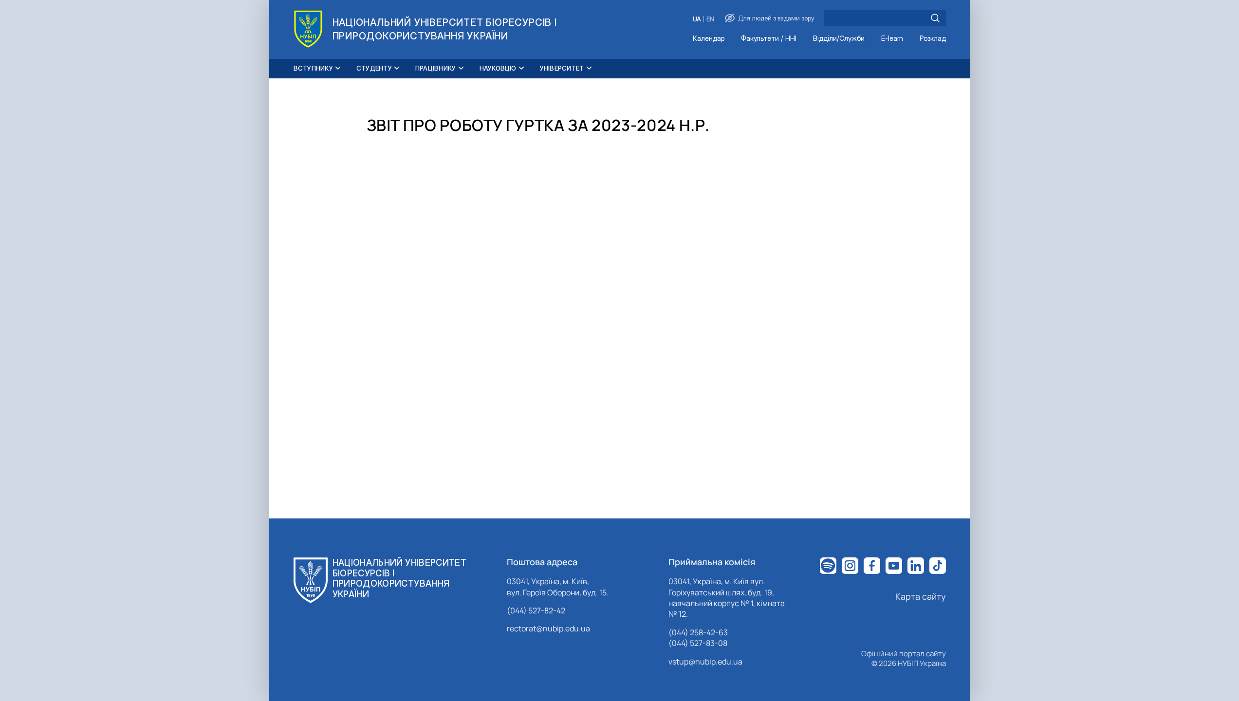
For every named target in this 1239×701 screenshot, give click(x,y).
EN (710, 19)
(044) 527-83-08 (697, 643)
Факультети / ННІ (768, 38)
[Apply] (935, 18)
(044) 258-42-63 (698, 632)
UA (697, 19)
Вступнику (313, 68)
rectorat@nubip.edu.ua (548, 628)
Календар (708, 38)
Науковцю (498, 68)
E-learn (892, 38)
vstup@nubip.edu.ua (705, 661)
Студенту (374, 68)
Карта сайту (920, 596)
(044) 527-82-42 (536, 610)
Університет (562, 68)
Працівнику (435, 68)
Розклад (933, 38)
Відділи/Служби (839, 38)
